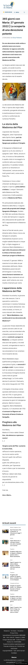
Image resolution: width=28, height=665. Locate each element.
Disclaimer (20, 631)
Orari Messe (8, 12)
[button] (24, 12)
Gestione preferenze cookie (21, 663)
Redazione (7, 631)
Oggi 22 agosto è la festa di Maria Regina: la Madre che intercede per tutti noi (15, 566)
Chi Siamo (13, 631)
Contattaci (14, 653)
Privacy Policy (14, 633)
